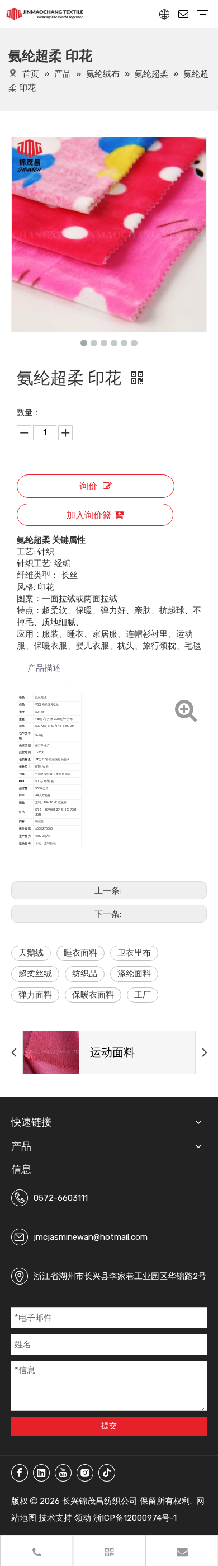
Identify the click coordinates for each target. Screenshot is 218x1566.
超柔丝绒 (35, 973)
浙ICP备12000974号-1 (135, 1518)
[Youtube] (63, 1473)
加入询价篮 (89, 515)
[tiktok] (106, 1473)
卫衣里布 (134, 953)
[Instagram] (85, 1473)
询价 (88, 486)
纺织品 (84, 973)
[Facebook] (19, 1473)
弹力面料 (35, 995)
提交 (109, 1426)
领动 (82, 1518)
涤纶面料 (134, 973)
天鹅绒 (31, 953)
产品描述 (44, 668)
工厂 (142, 995)
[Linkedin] (41, 1473)
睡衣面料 (80, 953)
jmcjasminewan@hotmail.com (91, 1237)
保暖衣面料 (93, 995)
